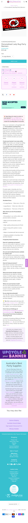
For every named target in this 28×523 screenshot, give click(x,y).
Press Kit (14, 481)
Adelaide (13, 381)
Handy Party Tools (14, 441)
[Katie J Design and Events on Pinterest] (16, 464)
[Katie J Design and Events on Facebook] (9, 464)
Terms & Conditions (14, 446)
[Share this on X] (2, 94)
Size (2, 53)
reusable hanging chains (11, 303)
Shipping (14, 443)
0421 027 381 (14, 461)
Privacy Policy (14, 479)
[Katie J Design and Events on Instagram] (11, 464)
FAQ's (14, 444)
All (16, 5)
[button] (4, 48)
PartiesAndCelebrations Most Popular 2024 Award (14, 434)
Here (11, 322)
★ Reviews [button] (26, 263)
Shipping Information (16, 340)
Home (12, 5)
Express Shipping (10, 392)
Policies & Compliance (14, 478)
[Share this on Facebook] (6, 94)
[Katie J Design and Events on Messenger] (14, 464)
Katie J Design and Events (12, 374)
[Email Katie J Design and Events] (8, 464)
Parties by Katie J (14, 471)
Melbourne (7, 381)
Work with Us (14, 475)
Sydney (21, 379)
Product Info (14, 439)
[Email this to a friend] (13, 94)
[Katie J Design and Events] (14, 2)
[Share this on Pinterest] (10, 94)
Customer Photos (14, 473)
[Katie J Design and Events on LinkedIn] (13, 464)
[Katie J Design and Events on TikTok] (18, 464)
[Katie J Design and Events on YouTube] (20, 464)
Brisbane (16, 379)
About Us (14, 476)
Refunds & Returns (14, 447)
